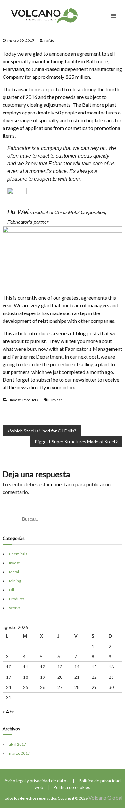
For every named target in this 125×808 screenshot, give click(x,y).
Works (15, 607)
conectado (62, 484)
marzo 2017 (19, 753)
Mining (15, 580)
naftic (49, 40)
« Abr (8, 711)
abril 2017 (17, 744)
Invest (15, 399)
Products (30, 399)
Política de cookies (71, 787)
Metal (14, 571)
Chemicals (18, 553)
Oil (11, 589)
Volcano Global (105, 797)
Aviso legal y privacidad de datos (37, 780)
